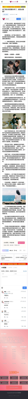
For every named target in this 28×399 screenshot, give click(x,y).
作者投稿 (23, 355)
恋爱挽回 (14, 356)
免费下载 (4, 358)
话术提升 (14, 358)
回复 (25, 297)
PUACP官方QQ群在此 (14, 387)
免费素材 (4, 356)
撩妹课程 (14, 355)
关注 (19, 19)
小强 (5, 320)
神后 (5, 291)
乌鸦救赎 (4, 353)
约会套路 (14, 351)
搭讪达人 (14, 353)
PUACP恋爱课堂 (17, 392)
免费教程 (4, 355)
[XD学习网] (14, 383)
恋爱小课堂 (5, 14)
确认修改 (25, 271)
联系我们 (23, 349)
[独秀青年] (23, 378)
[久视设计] (4, 383)
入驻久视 (23, 353)
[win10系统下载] (14, 378)
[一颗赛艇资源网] (23, 383)
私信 (24, 19)
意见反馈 (23, 358)
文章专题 (4, 349)
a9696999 (6, 301)
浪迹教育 (4, 351)
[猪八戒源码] (4, 378)
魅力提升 (14, 349)
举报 (22, 297)
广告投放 (23, 351)
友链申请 (23, 356)
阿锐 (5, 311)
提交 (24, 287)
